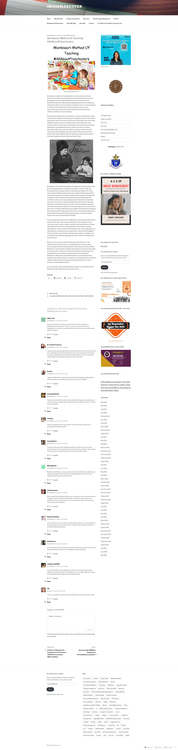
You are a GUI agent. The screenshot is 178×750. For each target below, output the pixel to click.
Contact (91, 23)
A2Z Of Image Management (101, 19)
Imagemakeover (64, 6)
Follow (104, 267)
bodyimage (86, 712)
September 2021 (106, 499)
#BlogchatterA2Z (116, 678)
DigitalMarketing (99, 718)
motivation (126, 728)
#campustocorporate (89, 682)
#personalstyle (105, 698)
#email (113, 682)
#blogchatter (104, 678)
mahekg (50, 418)
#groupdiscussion (121, 685)
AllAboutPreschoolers (59, 296)
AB (48, 588)
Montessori (89, 296)
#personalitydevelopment (90, 698)
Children (104, 715)
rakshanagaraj (52, 490)
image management (89, 725)
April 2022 (104, 475)
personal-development (109, 732)
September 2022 (106, 458)
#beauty (96, 678)
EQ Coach (104, 126)
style (104, 735)
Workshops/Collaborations (55, 23)
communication (114, 715)
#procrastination (88, 702)
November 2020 (106, 534)
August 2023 (105, 433)
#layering (121, 688)
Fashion (116, 19)
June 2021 (104, 510)
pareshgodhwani (53, 394)
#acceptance (87, 678)
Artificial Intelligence (121, 708)
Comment (89, 630)
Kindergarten (102, 725)
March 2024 (104, 426)
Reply (49, 337)
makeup (90, 728)
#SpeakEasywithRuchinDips (91, 705)
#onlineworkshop (111, 695)
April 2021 (104, 517)
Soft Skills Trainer (106, 115)
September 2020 (106, 541)
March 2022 (104, 479)
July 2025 (104, 409)
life (118, 725)
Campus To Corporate (73, 19)
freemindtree (52, 441)
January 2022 (105, 485)
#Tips (125, 705)
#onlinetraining (99, 695)
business (94, 712)
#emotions (102, 685)
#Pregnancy (115, 698)
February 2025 (105, 416)
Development (87, 718)
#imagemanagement (89, 688)
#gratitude (111, 685)
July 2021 (103, 506)
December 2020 (106, 531)
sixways (98, 735)
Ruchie (49, 371)
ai (96, 708)
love (84, 728)
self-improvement (88, 735)
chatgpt (97, 715)
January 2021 (105, 527)
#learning (86, 692)
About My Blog (71, 23)
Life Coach (104, 122)
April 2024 (104, 423)
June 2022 (104, 468)
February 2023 (105, 447)
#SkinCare (113, 702)
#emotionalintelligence (90, 685)
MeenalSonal (51, 466)
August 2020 (105, 545)
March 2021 (104, 520)
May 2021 (104, 513)
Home (49, 19)
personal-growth (123, 732)
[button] (116, 291)
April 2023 (104, 444)
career (117, 712)
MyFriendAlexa (87, 732)
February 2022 (105, 482)
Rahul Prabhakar (53, 517)
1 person (55, 334)
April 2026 (104, 405)
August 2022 (104, 461)
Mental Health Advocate (108, 133)
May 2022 (104, 472)
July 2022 (103, 465)
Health (106, 722)
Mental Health (58, 19)
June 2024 (104, 419)
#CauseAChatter (103, 682)
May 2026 (104, 402)
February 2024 (105, 430)
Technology (119, 735)
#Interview (101, 688)
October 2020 (105, 538)
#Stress (104, 705)
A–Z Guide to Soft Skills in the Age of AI (109, 23)
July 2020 (104, 548)
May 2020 (104, 555)
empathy (86, 722)
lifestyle (123, 725)
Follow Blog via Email (109, 251)
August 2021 (104, 503)
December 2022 (106, 451)
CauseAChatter (87, 715)
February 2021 (105, 524)
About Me (82, 23)
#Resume (98, 702)
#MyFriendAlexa (88, 695)
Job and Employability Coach (109, 129)
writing (127, 735)
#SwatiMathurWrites (115, 705)
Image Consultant (106, 119)
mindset (118, 728)
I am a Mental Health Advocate (110, 373)
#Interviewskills (111, 688)
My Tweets (104, 246)
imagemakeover (115, 722)
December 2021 (105, 489)
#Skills (105, 702)
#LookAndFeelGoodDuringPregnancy (102, 692)
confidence (124, 715)
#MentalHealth (120, 692)
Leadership (111, 725)
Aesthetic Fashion (88, 708)
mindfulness (109, 728)
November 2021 (106, 492)
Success (111, 735)
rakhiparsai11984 (53, 564)
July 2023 (104, 437)
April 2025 (104, 412)
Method (81, 296)
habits (100, 722)
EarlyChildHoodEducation (113, 718)
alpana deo (51, 318)
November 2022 (106, 454)
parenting (97, 732)
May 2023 (104, 440)
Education (86, 19)
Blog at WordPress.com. (54, 745)
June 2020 (104, 551)
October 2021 (105, 496)
